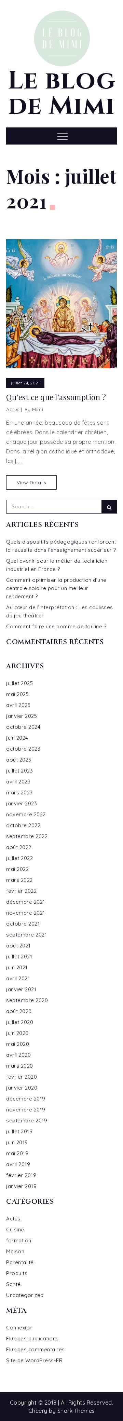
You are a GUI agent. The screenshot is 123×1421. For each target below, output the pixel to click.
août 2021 (18, 945)
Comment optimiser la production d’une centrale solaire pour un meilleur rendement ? (56, 588)
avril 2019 (18, 1164)
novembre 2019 (25, 1109)
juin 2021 (17, 967)
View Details (31, 482)
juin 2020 (17, 1033)
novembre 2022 (26, 814)
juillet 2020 (19, 1022)
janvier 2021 (21, 989)
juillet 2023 (19, 770)
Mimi (37, 409)
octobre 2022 (23, 825)
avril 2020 (18, 1055)
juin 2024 (17, 738)
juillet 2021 (19, 956)
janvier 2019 (21, 1186)
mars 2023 (19, 792)
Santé (13, 1284)
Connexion (19, 1327)
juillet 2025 (19, 683)
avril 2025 (18, 705)
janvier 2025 (21, 716)
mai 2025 (17, 694)
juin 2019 (17, 1142)
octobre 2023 (23, 749)
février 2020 (21, 1077)
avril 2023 (18, 781)
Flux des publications (32, 1338)
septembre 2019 (26, 1120)
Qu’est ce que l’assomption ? (56, 397)
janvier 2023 (21, 803)
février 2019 (21, 1175)
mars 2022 (19, 880)
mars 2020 (19, 1066)
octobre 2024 (23, 727)
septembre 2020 (27, 1000)
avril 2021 (18, 978)
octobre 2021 (23, 923)
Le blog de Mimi (62, 93)
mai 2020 (17, 1044)
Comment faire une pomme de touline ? (56, 626)
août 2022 (18, 847)
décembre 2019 (25, 1098)
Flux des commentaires (35, 1349)
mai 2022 (17, 869)
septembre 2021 (26, 934)
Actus (13, 409)
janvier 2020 (21, 1087)
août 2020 (19, 1011)
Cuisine (15, 1229)
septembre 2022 (26, 836)
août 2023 (18, 759)
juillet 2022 (19, 858)
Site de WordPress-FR (34, 1360)
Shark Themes (76, 1410)
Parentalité (20, 1262)
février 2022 (21, 891)
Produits (16, 1273)
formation (18, 1240)
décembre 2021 (25, 902)
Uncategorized (25, 1295)
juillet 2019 (19, 1131)
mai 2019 (17, 1153)
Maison (15, 1251)
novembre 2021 (25, 913)
